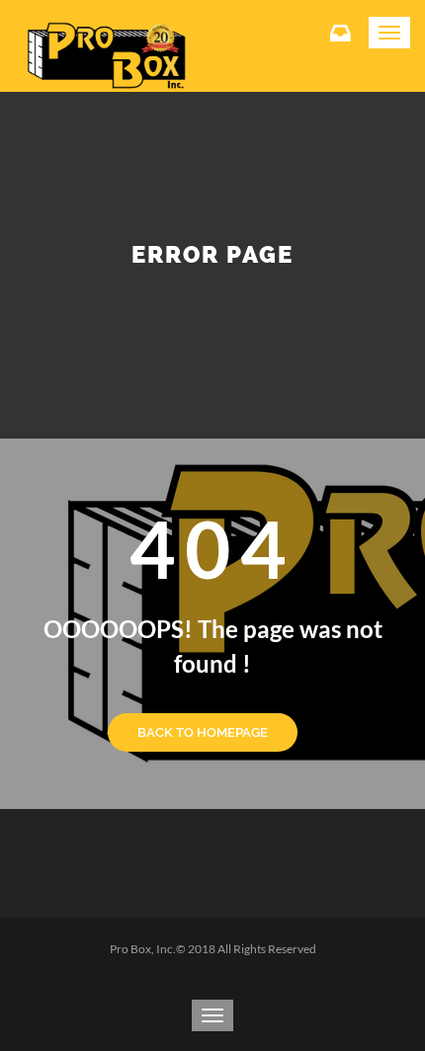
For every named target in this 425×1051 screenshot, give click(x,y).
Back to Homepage (202, 732)
